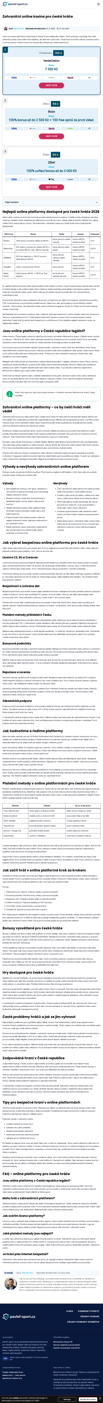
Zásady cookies (89, 1316)
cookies (16, 1398)
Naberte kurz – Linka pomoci (14, 1375)
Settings (67, 1399)
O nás (69, 1311)
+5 (89, 128)
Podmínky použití (88, 1311)
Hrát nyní (51, 85)
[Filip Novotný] (10, 1283)
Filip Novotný (19, 29)
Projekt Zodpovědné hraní (13, 1372)
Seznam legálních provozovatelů (66, 1345)
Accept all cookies (88, 1399)
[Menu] (98, 4)
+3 (89, 78)
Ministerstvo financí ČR (62, 1342)
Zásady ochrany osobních (83, 1322)
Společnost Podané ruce (12, 1378)
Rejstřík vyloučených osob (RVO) (66, 1348)
